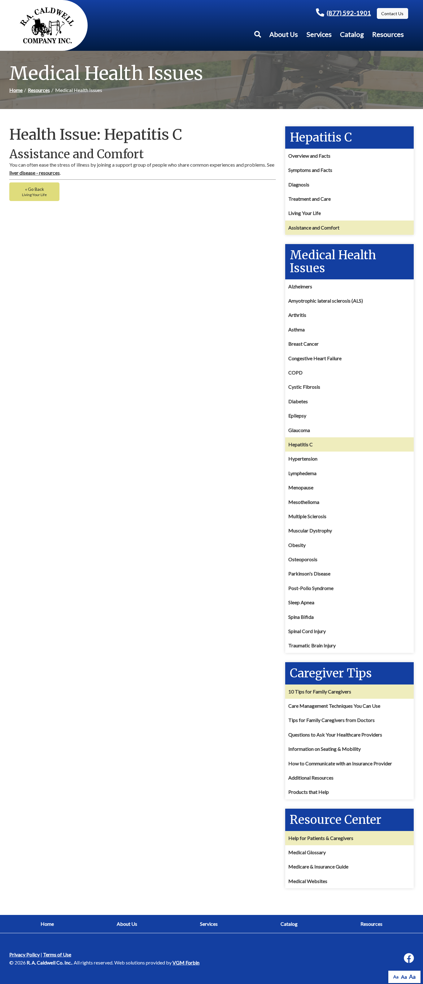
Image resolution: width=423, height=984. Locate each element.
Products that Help (308, 792)
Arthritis (297, 315)
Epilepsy (297, 415)
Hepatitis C (300, 444)
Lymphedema (302, 473)
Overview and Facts (309, 156)
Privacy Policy (24, 954)
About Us (283, 34)
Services (319, 34)
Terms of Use (57, 954)
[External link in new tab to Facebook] (409, 958)
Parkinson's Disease (309, 573)
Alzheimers (300, 286)
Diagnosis (298, 184)
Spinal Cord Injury (307, 631)
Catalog (352, 34)
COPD (295, 372)
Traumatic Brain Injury (312, 645)
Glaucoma (299, 430)
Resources (388, 34)
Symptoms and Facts (310, 170)
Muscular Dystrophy (310, 530)
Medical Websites (307, 881)
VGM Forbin (185, 962)
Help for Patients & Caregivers (320, 838)
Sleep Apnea (301, 602)
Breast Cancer (303, 344)
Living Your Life (304, 213)
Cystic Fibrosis (304, 387)
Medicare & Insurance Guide (318, 866)
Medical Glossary (307, 852)
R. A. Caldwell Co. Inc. (49, 962)
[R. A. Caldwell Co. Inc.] (46, 25)
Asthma (296, 329)
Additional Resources (311, 778)
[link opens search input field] (257, 34)
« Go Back (34, 191)
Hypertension (302, 458)
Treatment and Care (309, 199)
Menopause (300, 487)
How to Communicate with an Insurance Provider (340, 763)
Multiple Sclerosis (307, 516)
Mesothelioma (303, 502)
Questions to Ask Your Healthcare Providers (335, 734)
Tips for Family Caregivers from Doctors (331, 720)
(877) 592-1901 (349, 12)
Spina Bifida (301, 617)
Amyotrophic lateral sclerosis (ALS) (325, 301)
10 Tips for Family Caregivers (319, 691)
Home (16, 90)
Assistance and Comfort (313, 227)
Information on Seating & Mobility (324, 749)
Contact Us (392, 13)
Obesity (297, 545)
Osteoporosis (302, 559)
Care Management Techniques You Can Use (334, 706)
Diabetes (298, 401)
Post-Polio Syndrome (311, 588)
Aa (396, 976)
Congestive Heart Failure (315, 358)
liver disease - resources (34, 173)
